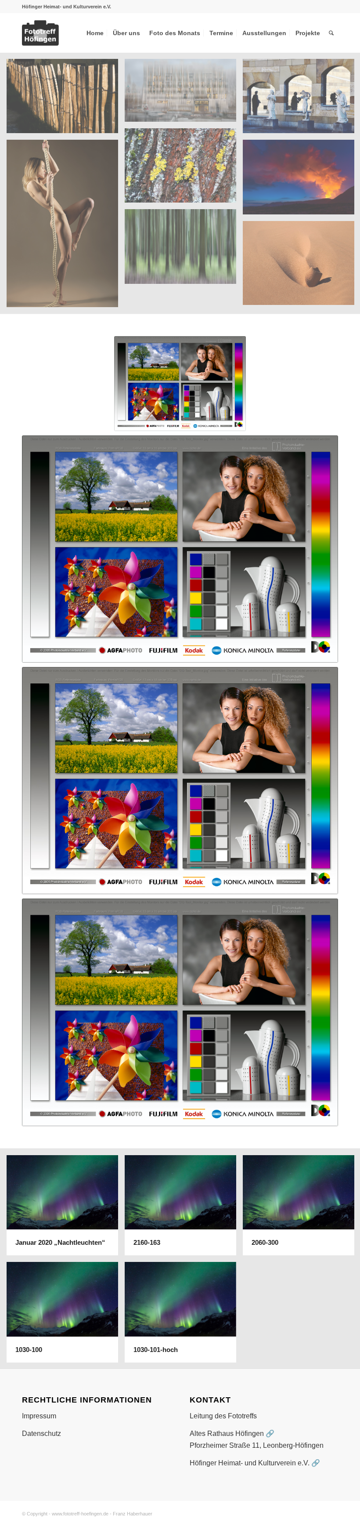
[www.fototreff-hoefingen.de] (65, 33)
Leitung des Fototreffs (223, 1416)
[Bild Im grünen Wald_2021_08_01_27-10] (184, 249)
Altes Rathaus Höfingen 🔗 (232, 1433)
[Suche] (331, 33)
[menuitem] (95, 33)
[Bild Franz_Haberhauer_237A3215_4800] (66, 227)
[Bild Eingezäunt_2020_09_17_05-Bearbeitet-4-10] (66, 99)
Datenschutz (41, 1433)
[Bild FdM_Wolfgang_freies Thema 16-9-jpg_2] (184, 93)
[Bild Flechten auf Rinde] (184, 168)
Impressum (39, 1416)
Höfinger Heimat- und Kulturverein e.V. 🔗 (255, 1463)
